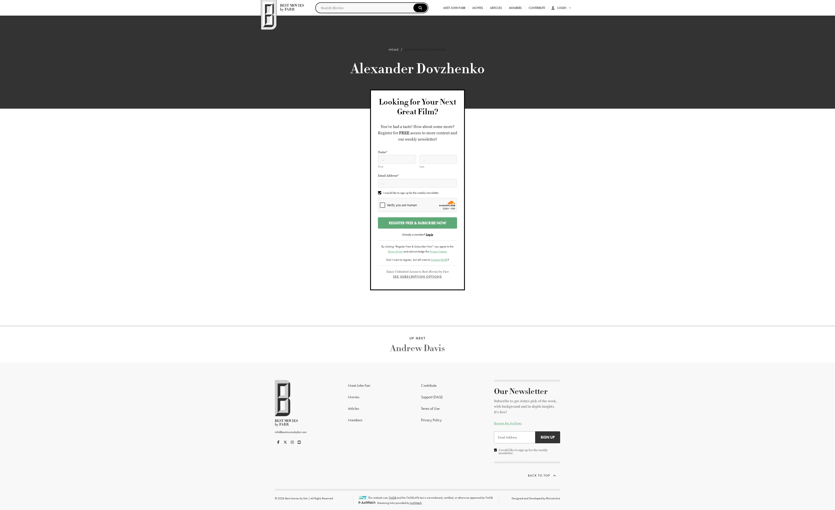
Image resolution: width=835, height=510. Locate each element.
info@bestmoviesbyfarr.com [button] (291, 432)
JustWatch (416, 503)
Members (515, 8)
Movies (477, 8)
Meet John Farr (454, 8)
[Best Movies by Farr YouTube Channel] (299, 442)
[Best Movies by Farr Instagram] (292, 442)
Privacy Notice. (438, 251)
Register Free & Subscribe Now (417, 222)
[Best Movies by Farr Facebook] (278, 442)
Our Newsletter (521, 391)
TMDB (392, 498)
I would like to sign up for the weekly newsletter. (411, 192)
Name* (382, 152)
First (380, 166)
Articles (496, 8)
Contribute (537, 8)
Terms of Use (395, 251)
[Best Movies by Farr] (282, 8)
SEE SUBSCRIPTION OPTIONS (417, 277)
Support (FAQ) (432, 396)
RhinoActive (553, 498)
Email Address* (388, 175)
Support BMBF (439, 260)
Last (421, 166)
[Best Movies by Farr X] (285, 442)
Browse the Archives (508, 423)
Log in (429, 234)
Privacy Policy (431, 419)
